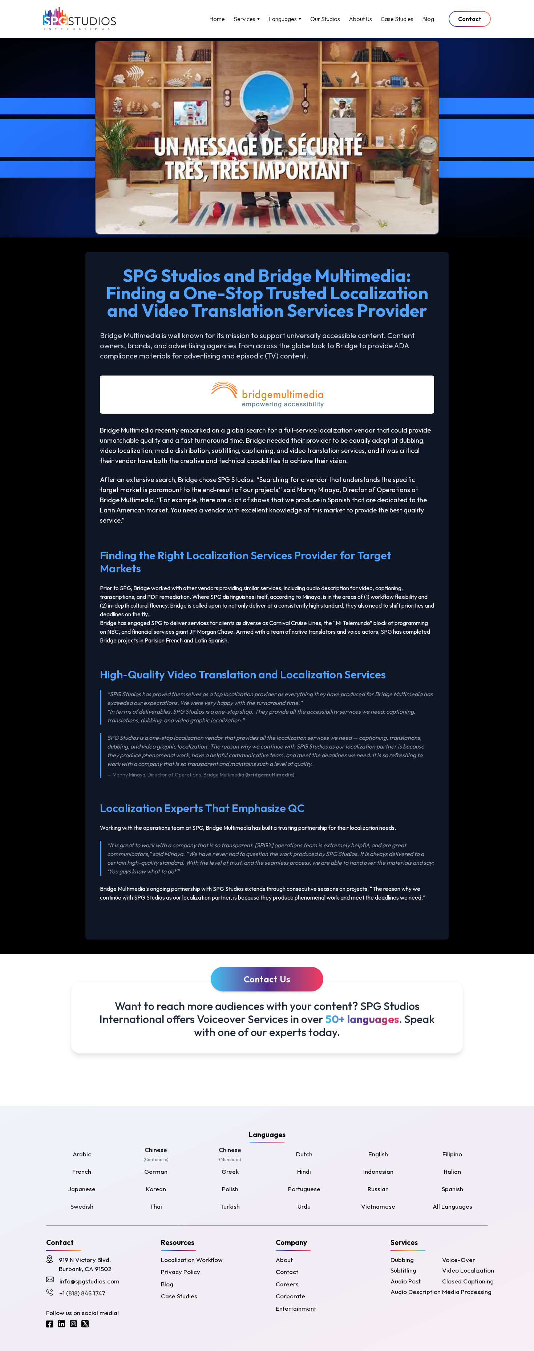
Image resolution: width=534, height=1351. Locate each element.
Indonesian (378, 1171)
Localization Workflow (192, 1259)
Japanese (82, 1189)
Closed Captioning (468, 1281)
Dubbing (402, 1259)
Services (244, 19)
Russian (378, 1189)
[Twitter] (85, 1324)
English (378, 1154)
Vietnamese (378, 1206)
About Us (360, 19)
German (155, 1171)
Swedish (81, 1206)
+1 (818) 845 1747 (82, 1293)
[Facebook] (49, 1324)
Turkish (230, 1206)
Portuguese (304, 1189)
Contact (469, 19)
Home (217, 19)
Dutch (304, 1154)
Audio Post (406, 1281)
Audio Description (416, 1291)
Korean (156, 1189)
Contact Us (267, 979)
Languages (283, 19)
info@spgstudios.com (90, 1281)
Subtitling (403, 1270)
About (284, 1259)
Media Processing (466, 1291)
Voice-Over (458, 1259)
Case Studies (397, 19)
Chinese (156, 1154)
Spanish (452, 1189)
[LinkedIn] (61, 1324)
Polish (230, 1189)
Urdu (304, 1206)
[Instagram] (73, 1324)
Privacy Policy (180, 1271)
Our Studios (325, 19)
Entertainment (296, 1308)
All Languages (452, 1206)
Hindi (304, 1171)
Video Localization (468, 1270)
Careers (287, 1284)
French (81, 1171)
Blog (428, 19)
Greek (230, 1171)
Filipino (452, 1154)
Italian (452, 1171)
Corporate (290, 1296)
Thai (156, 1206)
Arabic (82, 1154)
